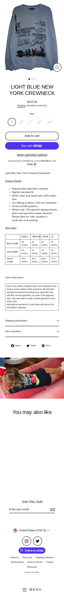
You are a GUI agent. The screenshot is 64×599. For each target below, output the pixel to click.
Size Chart (27, 557)
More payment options (32, 155)
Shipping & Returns (44, 557)
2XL (50, 122)
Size (32, 114)
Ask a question (13, 331)
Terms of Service (35, 562)
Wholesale (32, 567)
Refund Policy (17, 562)
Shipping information (16, 320)
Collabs (49, 562)
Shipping (21, 106)
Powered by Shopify (32, 572)
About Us (14, 557)
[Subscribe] (52, 509)
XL (39, 122)
